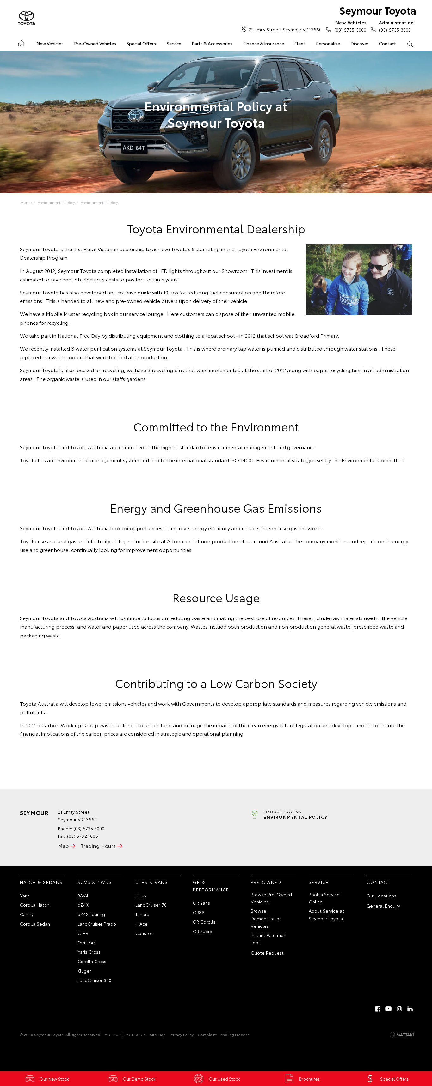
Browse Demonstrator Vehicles (266, 918)
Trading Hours (98, 845)
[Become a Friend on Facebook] (377, 1008)
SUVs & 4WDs (94, 882)
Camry (27, 914)
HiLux (140, 895)
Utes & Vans (151, 882)
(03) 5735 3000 (350, 26)
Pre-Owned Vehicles (95, 43)
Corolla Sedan (35, 923)
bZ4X (83, 905)
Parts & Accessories (212, 43)
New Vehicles (50, 43)
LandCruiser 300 (94, 980)
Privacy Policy (182, 1034)
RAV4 (82, 895)
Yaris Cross (89, 952)
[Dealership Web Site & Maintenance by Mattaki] (401, 1034)
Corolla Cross (91, 961)
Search (410, 43)
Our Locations (381, 895)
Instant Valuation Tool (268, 939)
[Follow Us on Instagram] (399, 1008)
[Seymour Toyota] (26, 18)
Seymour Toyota (377, 10)
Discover (359, 43)
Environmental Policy (56, 202)
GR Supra (202, 931)
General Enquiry (383, 905)
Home (21, 42)
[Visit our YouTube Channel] (388, 1008)
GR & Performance (211, 886)
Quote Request (267, 953)
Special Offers (141, 43)
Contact (387, 43)
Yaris (25, 895)
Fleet (299, 43)
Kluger (84, 971)
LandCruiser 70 (151, 905)
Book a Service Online (324, 898)
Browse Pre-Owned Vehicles (271, 898)
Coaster (143, 933)
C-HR (82, 933)
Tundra (142, 914)
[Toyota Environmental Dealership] (359, 279)
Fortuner (86, 942)
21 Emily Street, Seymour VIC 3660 (285, 29)
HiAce (141, 923)
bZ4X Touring (91, 914)
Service (174, 43)
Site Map (158, 1034)
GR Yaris (201, 903)
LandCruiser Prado (96, 923)
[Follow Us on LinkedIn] (410, 1008)
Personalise (328, 43)
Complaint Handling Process (223, 1034)
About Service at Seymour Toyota (326, 914)
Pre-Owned (266, 882)
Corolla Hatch (34, 905)
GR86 (199, 912)
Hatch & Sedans (41, 882)
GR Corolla (204, 922)
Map (63, 845)
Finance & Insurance (263, 43)
